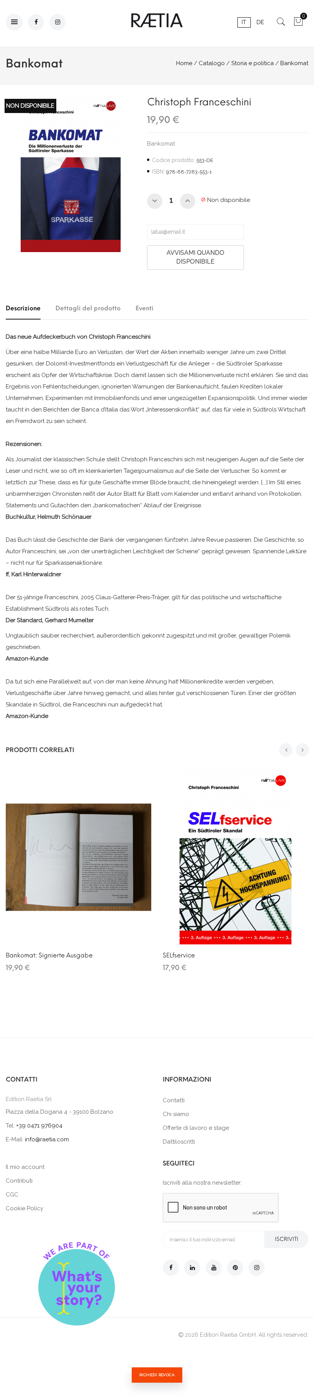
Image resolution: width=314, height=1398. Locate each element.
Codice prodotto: (173, 160)
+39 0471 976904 (39, 1125)
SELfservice (179, 955)
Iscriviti (286, 1239)
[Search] (281, 24)
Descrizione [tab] (23, 308)
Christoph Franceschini (199, 102)
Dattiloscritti (179, 1141)
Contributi (19, 1180)
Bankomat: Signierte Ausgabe (49, 955)
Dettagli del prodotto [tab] (88, 308)
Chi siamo (176, 1114)
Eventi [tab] (145, 308)
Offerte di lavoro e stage (196, 1127)
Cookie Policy (24, 1208)
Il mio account (25, 1167)
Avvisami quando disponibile (195, 257)
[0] (298, 24)
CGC (12, 1194)
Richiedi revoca (157, 1375)
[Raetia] (156, 20)
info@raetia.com (47, 1139)
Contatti (174, 1100)
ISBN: (158, 172)
